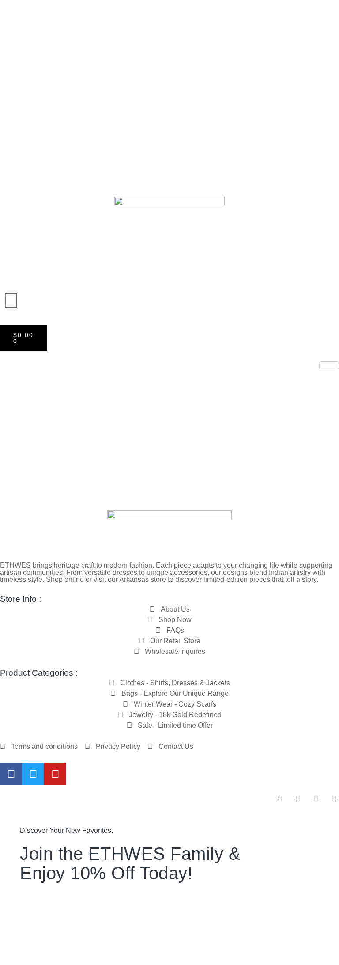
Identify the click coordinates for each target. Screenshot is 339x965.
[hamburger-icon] (329, 365)
